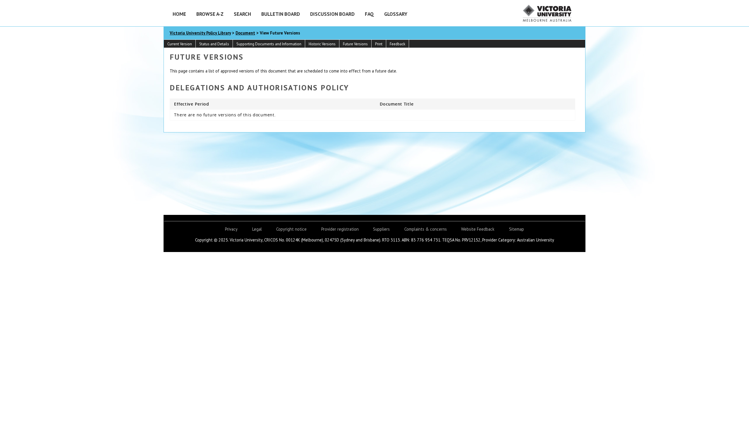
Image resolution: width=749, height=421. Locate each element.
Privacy (231, 229)
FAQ (369, 14)
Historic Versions (322, 44)
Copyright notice (291, 229)
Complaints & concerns (425, 229)
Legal (257, 229)
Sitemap (516, 229)
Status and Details (214, 44)
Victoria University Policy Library (200, 33)
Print (378, 44)
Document (245, 33)
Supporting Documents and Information (268, 44)
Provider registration (340, 229)
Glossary (395, 14)
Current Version (179, 44)
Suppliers (381, 229)
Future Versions (355, 44)
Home (179, 14)
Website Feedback (477, 229)
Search (242, 14)
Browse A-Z (210, 14)
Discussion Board (332, 14)
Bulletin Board (280, 14)
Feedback (397, 44)
